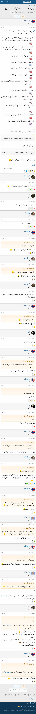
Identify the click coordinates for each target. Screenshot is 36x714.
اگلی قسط (33, 165)
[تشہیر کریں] (4, 27)
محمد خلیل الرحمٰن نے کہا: (30, 557)
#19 (2, 614)
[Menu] (33, 2)
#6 (1, 265)
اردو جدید (28, 703)
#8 (1, 312)
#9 (1, 339)
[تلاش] (2, 2)
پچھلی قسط (33, 31)
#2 (1, 183)
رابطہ (34, 706)
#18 (2, 579)
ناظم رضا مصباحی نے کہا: (29, 361)
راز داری (24, 706)
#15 (2, 496)
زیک (9, 596)
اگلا (18, 16)
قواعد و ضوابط (30, 706)
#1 (1, 28)
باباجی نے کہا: (31, 390)
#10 (2, 357)
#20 (2, 660)
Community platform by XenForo (20, 710)
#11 (2, 386)
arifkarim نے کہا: (29, 269)
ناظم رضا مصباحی (27, 176)
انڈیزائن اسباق (12, 12)
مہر (32, 703)
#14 (2, 464)
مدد (21, 706)
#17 (2, 553)
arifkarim (31, 12)
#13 (2, 439)
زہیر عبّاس (28, 194)
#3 (1, 201)
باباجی (29, 332)
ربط (3, 38)
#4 (1, 220)
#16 (2, 524)
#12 (2, 412)
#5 (1, 239)
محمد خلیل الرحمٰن (27, 517)
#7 (1, 291)
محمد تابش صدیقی (27, 213)
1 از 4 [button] (23, 16)
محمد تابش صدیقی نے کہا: (30, 242)
